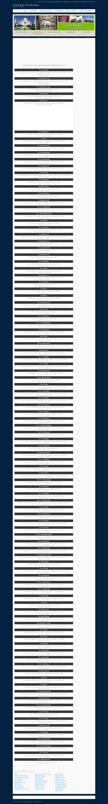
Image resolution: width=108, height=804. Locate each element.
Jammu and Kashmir (85, 11)
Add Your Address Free (54, 32)
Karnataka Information (58, 1)
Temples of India (40, 1)
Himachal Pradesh (46, 11)
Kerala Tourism (71, 11)
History (93, 1)
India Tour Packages (49, 1)
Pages (25, 11)
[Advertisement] (54, 52)
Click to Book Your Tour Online (26, 5)
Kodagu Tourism (76, 1)
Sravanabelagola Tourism (86, 1)
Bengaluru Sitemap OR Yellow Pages (37, 33)
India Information (37, 801)
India (18, 11)
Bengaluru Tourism (68, 1)
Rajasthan (33, 11)
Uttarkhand (59, 11)
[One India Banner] (54, 22)
